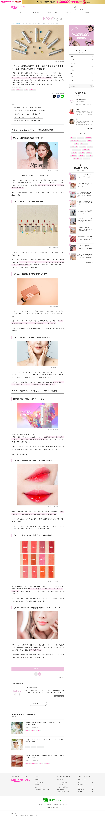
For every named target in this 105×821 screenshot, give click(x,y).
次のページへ (38, 669)
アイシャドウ (74, 146)
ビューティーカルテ (39, 787)
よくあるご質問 (85, 12)
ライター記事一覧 (59, 696)
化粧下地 (38, 730)
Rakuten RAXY (18, 7)
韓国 (13, 89)
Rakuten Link (81, 789)
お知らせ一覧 (60, 779)
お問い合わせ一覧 (24, 815)
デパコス (82, 155)
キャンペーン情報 (52, 12)
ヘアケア (72, 70)
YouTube (80, 792)
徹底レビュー (19, 89)
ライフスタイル (77, 158)
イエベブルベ (32, 89)
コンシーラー (40, 747)
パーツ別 (82, 152)
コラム (71, 77)
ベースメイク (18, 87)
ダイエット (73, 155)
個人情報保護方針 (48, 804)
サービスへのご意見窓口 (62, 787)
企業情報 (40, 804)
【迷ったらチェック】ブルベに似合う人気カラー (28, 114)
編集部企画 (88, 137)
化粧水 (88, 152)
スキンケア (72, 56)
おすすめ (33, 747)
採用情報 (65, 804)
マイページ (37, 784)
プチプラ (74, 152)
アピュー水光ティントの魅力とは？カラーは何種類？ (29, 111)
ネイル (71, 73)
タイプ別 (87, 158)
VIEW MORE (90, 128)
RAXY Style (36, 12)
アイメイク (72, 63)
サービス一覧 (14, 815)
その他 (71, 80)
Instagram (80, 784)
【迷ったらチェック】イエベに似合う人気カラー (28, 117)
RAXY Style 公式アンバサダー (31, 763)
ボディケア (72, 66)
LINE (79, 787)
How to (27, 730)
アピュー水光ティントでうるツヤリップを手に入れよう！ (31, 121)
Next (61, 677)
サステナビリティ (34, 815)
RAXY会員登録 (82, 779)
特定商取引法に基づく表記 (63, 792)
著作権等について (57, 804)
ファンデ (89, 155)
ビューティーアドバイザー (41, 789)
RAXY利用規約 (60, 789)
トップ (19, 12)
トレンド (83, 146)
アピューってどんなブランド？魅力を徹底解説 (27, 107)
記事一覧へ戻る (38, 704)
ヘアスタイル (76, 149)
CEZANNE (47, 763)
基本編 (33, 730)
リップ (26, 89)
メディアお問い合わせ (62, 782)
